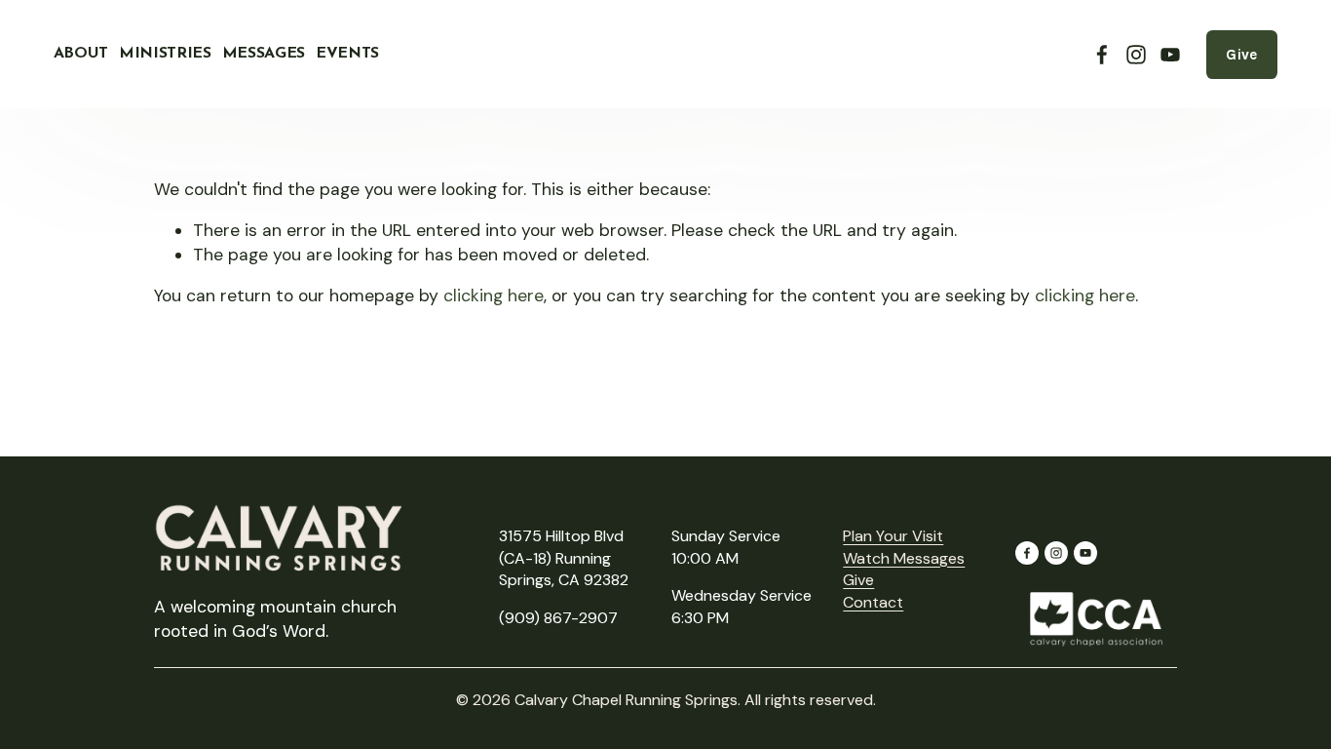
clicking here (493, 295)
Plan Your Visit (893, 536)
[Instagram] (1136, 54)
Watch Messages (904, 558)
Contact (873, 602)
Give (1241, 54)
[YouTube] (1170, 54)
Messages (263, 53)
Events (347, 53)
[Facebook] (1102, 54)
